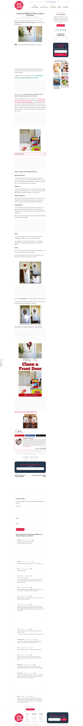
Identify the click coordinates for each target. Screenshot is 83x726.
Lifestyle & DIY (44, 7)
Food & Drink (34, 7)
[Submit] (67, 2)
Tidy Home (53, 7)
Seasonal (65, 7)
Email (17, 523)
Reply (31, 587)
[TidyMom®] (19, 5)
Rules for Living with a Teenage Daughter (20, 475)
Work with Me (27, 721)
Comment (18, 506)
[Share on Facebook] (1, 360)
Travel (59, 7)
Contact (27, 719)
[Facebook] (47, 2)
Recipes (34, 716)
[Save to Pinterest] (1, 363)
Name (17, 518)
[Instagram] (49, 2)
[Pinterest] (51, 2)
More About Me (61, 25)
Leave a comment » (30, 709)
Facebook (41, 716)
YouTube (41, 721)
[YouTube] (55, 2)
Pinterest (41, 719)
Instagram (41, 717)
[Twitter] (53, 2)
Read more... (28, 446)
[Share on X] (1, 365)
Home (27, 716)
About (27, 717)
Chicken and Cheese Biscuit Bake (39, 475)
